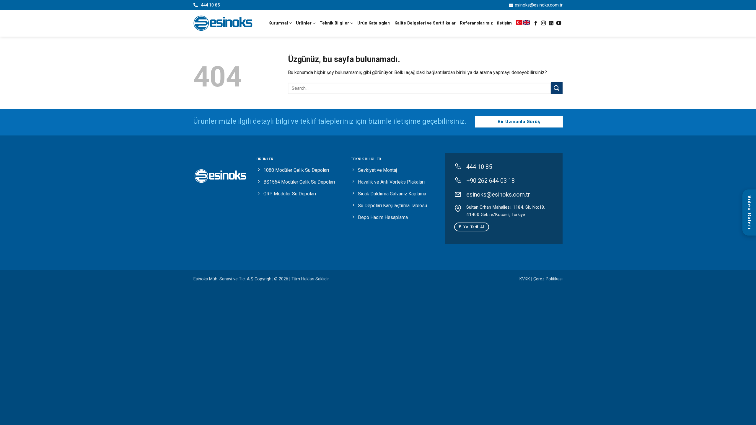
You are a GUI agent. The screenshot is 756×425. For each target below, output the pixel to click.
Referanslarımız (476, 23)
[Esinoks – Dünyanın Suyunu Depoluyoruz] (222, 23)
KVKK (524, 279)
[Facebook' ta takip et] (535, 23)
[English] (526, 23)
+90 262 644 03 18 (490, 180)
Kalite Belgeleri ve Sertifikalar (425, 23)
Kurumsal (278, 23)
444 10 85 (210, 5)
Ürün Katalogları (373, 23)
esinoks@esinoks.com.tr (539, 5)
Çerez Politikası (548, 279)
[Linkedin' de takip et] (551, 23)
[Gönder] (557, 88)
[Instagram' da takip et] (543, 23)
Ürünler (304, 23)
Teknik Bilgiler (334, 23)
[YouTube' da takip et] (558, 23)
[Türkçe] (519, 23)
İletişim (504, 23)
